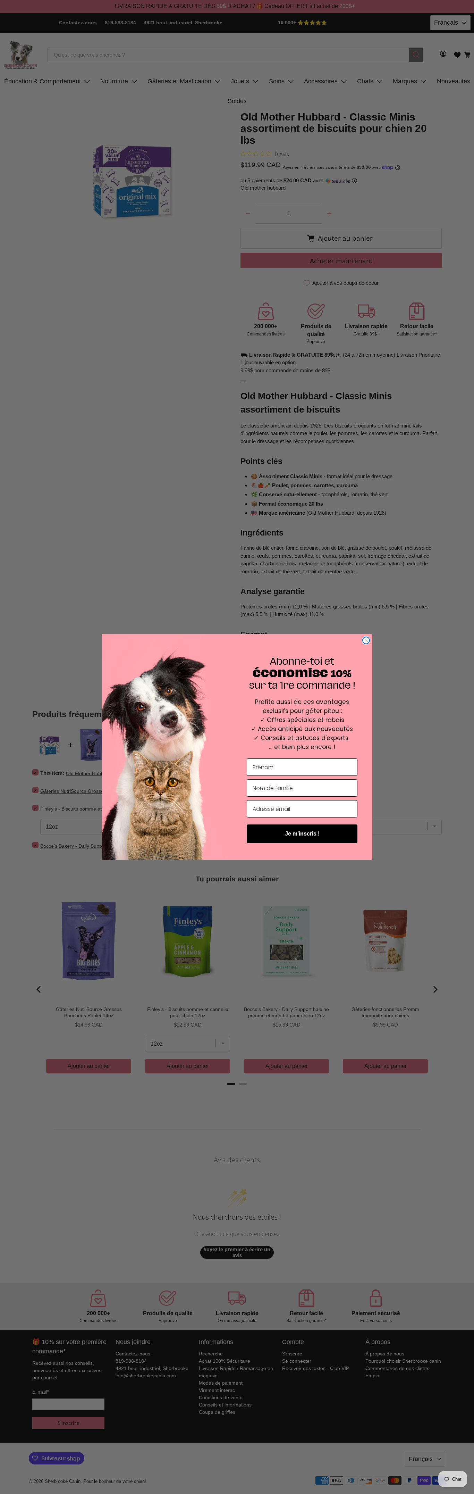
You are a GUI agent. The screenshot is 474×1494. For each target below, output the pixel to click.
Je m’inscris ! (302, 834)
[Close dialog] (366, 640)
